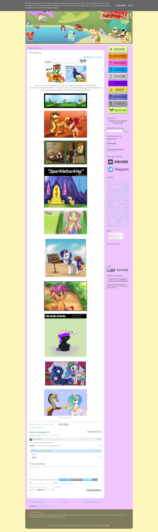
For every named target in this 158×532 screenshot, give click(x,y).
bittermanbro (39, 451)
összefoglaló (110, 212)
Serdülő (119, 218)
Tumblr (109, 223)
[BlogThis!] (61, 424)
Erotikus (109, 186)
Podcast (113, 214)
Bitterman (41, 424)
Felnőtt (120, 191)
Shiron (109, 140)
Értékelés (45, 435)
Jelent (100, 445)
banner (126, 180)
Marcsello (110, 151)
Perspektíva (125, 212)
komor (117, 206)
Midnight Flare (112, 145)
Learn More (121, 5)
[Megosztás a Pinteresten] (67, 424)
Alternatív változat (65, 417)
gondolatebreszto (124, 194)
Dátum (39, 435)
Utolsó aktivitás (54, 435)
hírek (120, 198)
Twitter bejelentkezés (87, 480)
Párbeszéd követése (100, 432)
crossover (110, 184)
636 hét (39, 439)
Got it (131, 5)
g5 (115, 194)
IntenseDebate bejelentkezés (63, 480)
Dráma (126, 184)
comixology (118, 182)
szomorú (110, 221)
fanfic (126, 189)
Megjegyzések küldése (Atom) (48, 506)
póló (117, 214)
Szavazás (125, 218)
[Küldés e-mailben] (59, 424)
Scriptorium (111, 218)
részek (114, 216)
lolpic (119, 208)
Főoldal (64, 502)
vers (127, 223)
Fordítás (110, 194)
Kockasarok (111, 206)
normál (126, 210)
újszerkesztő (119, 223)
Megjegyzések (115, 237)
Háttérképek (125, 196)
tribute (127, 221)
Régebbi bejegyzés (93, 502)
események (111, 189)
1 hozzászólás (42, 445)
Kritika (113, 208)
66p (44, 451)
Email (55, 482)
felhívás (109, 191)
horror (127, 198)
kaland (126, 201)
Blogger (107, 525)
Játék (119, 201)
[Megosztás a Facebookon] (65, 424)
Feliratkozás (33, 490)
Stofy (108, 147)
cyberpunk (119, 184)
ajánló (109, 180)
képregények (39, 427)
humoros (110, 201)
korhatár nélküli (124, 206)
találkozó (119, 221)
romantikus (125, 216)
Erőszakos (125, 186)
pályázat (118, 212)
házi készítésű (112, 198)
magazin (125, 208)
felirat (115, 191)
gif (117, 194)
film (124, 191)
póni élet (122, 214)
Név (30, 482)
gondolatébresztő (113, 196)
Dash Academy (96, 57)
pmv (108, 214)
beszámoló (110, 182)
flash (127, 191)
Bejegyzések (114, 234)
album (114, 180)
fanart (119, 189)
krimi (108, 208)
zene (123, 225)
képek (110, 203)
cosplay (126, 182)
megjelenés (110, 210)
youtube (117, 225)
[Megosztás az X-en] (63, 424)
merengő (119, 210)
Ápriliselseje (120, 180)
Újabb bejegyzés (37, 502)
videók (110, 225)
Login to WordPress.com (76, 480)
